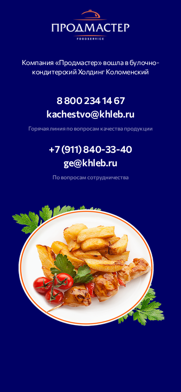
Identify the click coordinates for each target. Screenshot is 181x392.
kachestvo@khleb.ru (90, 114)
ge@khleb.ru (90, 163)
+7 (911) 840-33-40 (90, 149)
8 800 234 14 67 (91, 100)
